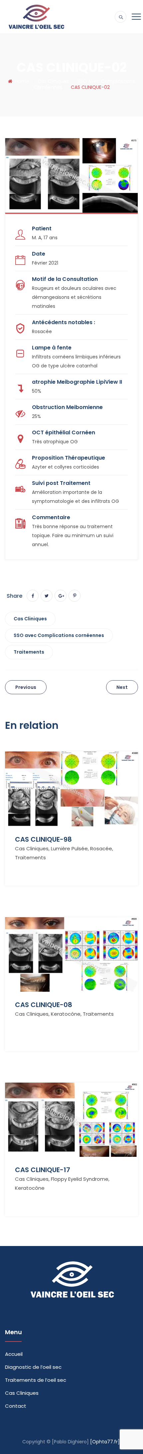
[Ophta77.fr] (105, 1441)
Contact (15, 1405)
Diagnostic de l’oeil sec (33, 1366)
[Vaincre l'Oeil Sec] (36, 16)
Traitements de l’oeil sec (35, 1379)
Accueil (14, 1353)
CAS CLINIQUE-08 (43, 1004)
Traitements (29, 652)
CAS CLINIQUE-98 (43, 839)
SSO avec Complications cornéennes (59, 635)
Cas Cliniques (30, 618)
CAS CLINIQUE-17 (42, 1169)
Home (20, 81)
